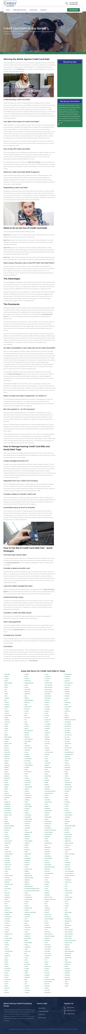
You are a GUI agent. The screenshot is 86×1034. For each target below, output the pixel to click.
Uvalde (66, 895)
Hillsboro (27, 882)
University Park (68, 892)
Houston (27, 901)
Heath (26, 851)
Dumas (26, 687)
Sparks (66, 819)
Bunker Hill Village (9, 825)
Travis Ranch (68, 879)
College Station (9, 912)
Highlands (27, 879)
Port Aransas (48, 947)
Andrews (7, 704)
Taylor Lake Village (70, 854)
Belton (6, 771)
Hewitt (26, 867)
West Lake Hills (68, 931)
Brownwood (8, 812)
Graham (27, 810)
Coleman (7, 910)
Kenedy (27, 962)
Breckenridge (8, 795)
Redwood (47, 986)
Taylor (66, 851)
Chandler (7, 877)
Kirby (26, 979)
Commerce (7, 925)
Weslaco (67, 927)
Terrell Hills (67, 862)
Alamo (6, 680)
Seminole (67, 778)
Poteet (46, 962)
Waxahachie (68, 918)
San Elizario (68, 732)
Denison (7, 975)
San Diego (67, 730)
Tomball (67, 877)
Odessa (47, 875)
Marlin (46, 778)
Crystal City (7, 955)
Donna (26, 676)
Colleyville (7, 914)
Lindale (47, 734)
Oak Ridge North (49, 873)
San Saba (67, 741)
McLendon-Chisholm (50, 791)
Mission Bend (48, 821)
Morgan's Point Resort (50, 830)
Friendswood (28, 771)
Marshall (47, 780)
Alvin (6, 700)
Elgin (26, 715)
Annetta (7, 711)
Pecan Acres (48, 914)
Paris (46, 903)
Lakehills (47, 700)
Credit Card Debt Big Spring (19, 53)
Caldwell (7, 836)
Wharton (67, 947)
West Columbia (69, 929)
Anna (6, 709)
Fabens (26, 728)
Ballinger (7, 739)
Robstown (67, 691)
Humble (27, 910)
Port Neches (48, 955)
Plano (46, 942)
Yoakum (67, 983)
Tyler (66, 888)
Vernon (66, 903)
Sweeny (67, 847)
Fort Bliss (27, 754)
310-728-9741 (73, 4)
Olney (46, 879)
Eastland (27, 698)
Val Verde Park (68, 897)
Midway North (48, 810)
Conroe (6, 927)
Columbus (7, 918)
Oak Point (47, 871)
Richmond (67, 676)
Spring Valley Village (70, 825)
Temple (67, 858)
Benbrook (7, 773)
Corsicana (7, 940)
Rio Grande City (69, 683)
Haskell (26, 845)
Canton (6, 845)
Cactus (6, 834)
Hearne (26, 847)
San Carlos (67, 728)
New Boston (48, 856)
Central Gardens (9, 875)
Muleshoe (47, 836)
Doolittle (27, 678)
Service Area (33, 10)
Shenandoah (68, 789)
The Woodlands (69, 873)
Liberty (46, 730)
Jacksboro (27, 936)
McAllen (47, 784)
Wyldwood (67, 979)
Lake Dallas (48, 693)
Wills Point (67, 964)
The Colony (68, 869)
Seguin (66, 773)
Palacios (47, 890)
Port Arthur (47, 949)
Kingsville (27, 977)
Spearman (67, 821)
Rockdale (67, 693)
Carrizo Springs (8, 854)
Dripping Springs (29, 683)
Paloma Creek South (50, 899)
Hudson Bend (28, 908)
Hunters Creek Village (30, 912)
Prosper (47, 977)
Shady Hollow (68, 782)
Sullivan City (68, 841)
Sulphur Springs (69, 843)
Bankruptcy (42, 1008)
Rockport (67, 696)
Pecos (46, 921)
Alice (6, 689)
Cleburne (7, 895)
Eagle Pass (27, 693)
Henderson (27, 860)
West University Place (70, 940)
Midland (47, 806)
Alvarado (7, 698)
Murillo (46, 838)
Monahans (47, 825)
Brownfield (7, 808)
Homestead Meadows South (32, 890)
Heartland (27, 849)
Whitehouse (68, 953)
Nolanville (47, 862)
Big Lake (7, 776)
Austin (6, 730)
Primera (47, 970)
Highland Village (29, 877)
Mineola (47, 815)
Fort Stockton (28, 758)
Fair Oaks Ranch (29, 730)
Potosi (46, 964)
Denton (6, 977)
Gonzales (27, 808)
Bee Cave (7, 758)
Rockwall (67, 698)
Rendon (47, 988)
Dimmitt (7, 992)
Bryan (6, 817)
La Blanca (27, 986)
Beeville (7, 760)
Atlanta (6, 726)
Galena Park (28, 782)
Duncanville (28, 689)
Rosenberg (67, 702)
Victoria (67, 905)
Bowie (6, 789)
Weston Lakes (68, 942)
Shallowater (68, 784)
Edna (26, 704)
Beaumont (7, 754)
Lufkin (46, 758)
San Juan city (68, 734)
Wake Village (68, 912)
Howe (26, 903)
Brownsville (8, 810)
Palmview (47, 895)
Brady (6, 791)
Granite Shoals (28, 819)
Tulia (66, 886)
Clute (6, 903)
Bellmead (7, 765)
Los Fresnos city (49, 752)
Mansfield (47, 771)
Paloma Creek (48, 897)
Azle (6, 732)
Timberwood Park (69, 875)
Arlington (7, 719)
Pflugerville (48, 927)
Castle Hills (7, 860)
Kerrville (27, 968)
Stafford (67, 830)
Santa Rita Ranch (69, 752)
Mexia (46, 804)
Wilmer (67, 966)
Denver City (8, 979)
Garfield (27, 789)
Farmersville (28, 741)
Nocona (47, 860)
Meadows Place (49, 793)
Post (46, 960)
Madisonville (48, 767)
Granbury (27, 812)
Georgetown (28, 797)
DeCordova (7, 968)
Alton (6, 696)
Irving (26, 931)
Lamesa (47, 704)
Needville (47, 854)
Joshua (26, 944)
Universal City (68, 890)
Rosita (66, 704)
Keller (26, 960)
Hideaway (27, 873)
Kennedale (27, 964)
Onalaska (47, 882)
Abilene (7, 676)
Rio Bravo (67, 680)
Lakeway (47, 702)
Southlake (67, 817)
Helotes (27, 856)
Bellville (7, 767)
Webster (67, 923)
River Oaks (67, 685)
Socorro (67, 806)
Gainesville (27, 780)
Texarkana (67, 864)
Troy (66, 884)
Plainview (47, 940)
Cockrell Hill (8, 908)
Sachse (66, 715)
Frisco (26, 776)
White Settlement (69, 951)
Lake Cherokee (49, 691)
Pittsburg (47, 938)
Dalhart (6, 960)
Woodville (67, 975)
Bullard (6, 821)
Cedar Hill (7, 867)
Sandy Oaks (68, 743)
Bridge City (7, 802)
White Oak (67, 949)
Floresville (27, 745)
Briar (6, 799)
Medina (47, 795)
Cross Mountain (9, 951)
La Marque (47, 676)
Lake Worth (48, 698)
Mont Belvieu (48, 828)
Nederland (47, 851)
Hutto (26, 923)
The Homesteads (69, 871)
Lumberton (48, 763)
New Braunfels (48, 858)
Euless (26, 724)
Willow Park (68, 962)
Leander (47, 722)
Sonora (66, 808)
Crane (6, 947)
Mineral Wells (48, 817)
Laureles (47, 715)
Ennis (26, 722)
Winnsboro (67, 970)
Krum (26, 981)
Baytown (7, 750)
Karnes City (27, 951)
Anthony (7, 713)
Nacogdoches (48, 843)
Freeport (27, 767)
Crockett (7, 949)
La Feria (27, 988)
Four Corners (28, 763)
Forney (26, 752)
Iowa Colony (28, 927)
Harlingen (27, 843)
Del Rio (6, 973)
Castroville (7, 862)
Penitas (47, 923)
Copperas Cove (8, 934)
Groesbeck (27, 828)
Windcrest (67, 968)
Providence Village (50, 979)
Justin (26, 949)
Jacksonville (28, 938)
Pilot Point (47, 931)
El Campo (27, 709)
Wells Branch (68, 925)
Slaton (66, 799)
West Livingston (69, 934)
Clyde (6, 905)
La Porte (47, 680)
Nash (46, 845)
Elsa (26, 719)
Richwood (67, 678)
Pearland (47, 910)
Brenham (7, 797)
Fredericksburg (29, 765)
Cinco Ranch (8, 888)
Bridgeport (7, 804)
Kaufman (27, 955)
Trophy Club (68, 882)
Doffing (27, 674)
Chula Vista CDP (9, 884)
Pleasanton (48, 944)
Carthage (7, 858)
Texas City (67, 867)
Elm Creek (27, 717)
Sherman (67, 791)
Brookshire (7, 806)
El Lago (26, 711)
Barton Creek (8, 743)
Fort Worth (27, 760)
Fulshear (27, 778)
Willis (66, 960)
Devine (6, 983)
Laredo (46, 713)
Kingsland (27, 975)
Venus (66, 901)
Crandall (7, 944)
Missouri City (48, 823)
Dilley (6, 990)
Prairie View (48, 966)
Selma (66, 776)
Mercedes (47, 799)
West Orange (68, 938)
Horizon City (28, 895)
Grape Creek (28, 821)
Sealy (66, 771)
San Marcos (68, 739)
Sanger (66, 745)
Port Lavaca (48, 953)
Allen (6, 691)
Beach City (7, 752)
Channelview (8, 879)
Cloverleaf (7, 901)
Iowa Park (27, 929)
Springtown (68, 828)
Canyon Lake (8, 851)
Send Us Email (71, 1010)
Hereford (27, 864)
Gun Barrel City (28, 832)
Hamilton (27, 838)
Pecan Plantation (49, 918)
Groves (26, 830)
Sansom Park (68, 747)
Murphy (47, 841)
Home (8, 10)
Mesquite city (48, 802)
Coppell (7, 931)
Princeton (47, 973)
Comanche (7, 921)
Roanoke (67, 687)
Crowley (7, 953)
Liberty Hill (47, 732)
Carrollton (7, 856)
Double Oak (28, 680)
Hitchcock (27, 884)
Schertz (67, 760)
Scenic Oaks (68, 758)
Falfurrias (27, 737)
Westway (67, 944)
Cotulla (6, 942)
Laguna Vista (48, 689)
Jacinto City (28, 934)
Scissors (67, 763)
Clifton (6, 899)
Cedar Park (7, 869)
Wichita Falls (68, 957)
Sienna (66, 793)
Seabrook (67, 765)
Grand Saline (28, 817)
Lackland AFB (48, 683)
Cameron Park (8, 841)
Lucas (46, 756)
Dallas (6, 962)
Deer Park (7, 970)
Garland (27, 791)
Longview (47, 750)
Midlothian (47, 808)
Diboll (6, 986)
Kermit (26, 966)
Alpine (6, 693)
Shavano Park (68, 786)
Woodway (67, 977)
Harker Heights (28, 841)
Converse (7, 929)
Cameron (7, 838)
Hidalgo (27, 871)
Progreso (47, 975)
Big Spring (9, 53)
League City (48, 719)
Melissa (47, 797)
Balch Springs (8, 737)
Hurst (26, 918)
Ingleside (27, 925)
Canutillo (7, 847)
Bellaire (6, 763)
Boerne (6, 782)
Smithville (67, 802)
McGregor (47, 786)
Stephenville (68, 836)
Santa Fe (67, 750)
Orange (47, 884)
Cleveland (7, 897)
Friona (26, 773)
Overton (47, 886)
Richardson (48, 992)
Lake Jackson (48, 696)
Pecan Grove (48, 916)
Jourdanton (28, 947)
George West (28, 795)
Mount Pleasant (49, 832)
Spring (66, 823)
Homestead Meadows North (32, 888)
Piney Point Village (49, 936)
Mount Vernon (48, 834)
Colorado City (8, 916)
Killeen (26, 973)
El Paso (26, 713)
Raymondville (48, 981)
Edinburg (27, 702)
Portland (47, 957)
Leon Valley (48, 724)
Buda (6, 819)
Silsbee (66, 795)
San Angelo (68, 722)
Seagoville (67, 767)
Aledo (6, 687)
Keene (26, 957)
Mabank (47, 765)
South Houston (68, 815)
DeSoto (6, 981)
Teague (67, 856)
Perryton (47, 925)
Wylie (66, 981)
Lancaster (47, 709)
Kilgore (26, 970)
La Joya (47, 674)
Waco (66, 910)
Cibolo (6, 886)
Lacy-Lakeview (48, 685)
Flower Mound (28, 747)
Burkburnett (8, 828)
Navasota (47, 849)
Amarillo (7, 702)
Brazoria (7, 793)
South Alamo (68, 812)
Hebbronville (28, 854)
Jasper (26, 940)
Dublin (26, 685)
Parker (46, 905)
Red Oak (47, 983)
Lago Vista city (48, 687)
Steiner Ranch (68, 834)
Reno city (47, 990)
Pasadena (47, 908)
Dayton (6, 964)
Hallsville (27, 834)
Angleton (7, 706)
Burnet (6, 832)
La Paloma (47, 678)
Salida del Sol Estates (70, 719)
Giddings (27, 799)
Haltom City (28, 836)
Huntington (28, 914)
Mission (47, 819)
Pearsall (47, 912)
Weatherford (68, 921)
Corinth (6, 936)
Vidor (66, 908)
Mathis (46, 782)
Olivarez (47, 877)
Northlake (47, 869)
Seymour (67, 780)
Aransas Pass (8, 715)
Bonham (7, 784)
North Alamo (48, 864)
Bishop (6, 780)
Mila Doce (47, 812)
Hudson (27, 905)
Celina (6, 871)
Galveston (27, 784)
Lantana (47, 711)
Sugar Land (68, 838)
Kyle (26, 983)
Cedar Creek (8, 864)
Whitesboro (68, 955)
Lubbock (47, 754)
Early (26, 696)
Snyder (66, 804)
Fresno (26, 769)
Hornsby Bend (28, 897)
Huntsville (27, 916)
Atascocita (7, 722)
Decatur (7, 966)
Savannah (67, 756)
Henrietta (27, 862)
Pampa (46, 901)
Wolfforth (67, 973)
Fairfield (27, 732)
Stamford (67, 832)
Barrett (6, 741)
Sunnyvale (67, 845)
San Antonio (68, 724)
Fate (26, 743)
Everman (27, 726)
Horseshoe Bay (28, 899)
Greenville (27, 825)
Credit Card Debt (43, 1011)
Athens (6, 724)
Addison (7, 678)
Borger (6, 786)
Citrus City (7, 892)
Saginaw (67, 717)
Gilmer (26, 802)
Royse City (67, 711)
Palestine (47, 892)
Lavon (46, 717)
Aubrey (6, 728)
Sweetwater (68, 849)
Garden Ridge (28, 786)
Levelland (47, 726)
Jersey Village (28, 942)
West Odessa (68, 936)
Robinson (67, 689)
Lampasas (47, 706)
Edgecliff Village (29, 700)
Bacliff (6, 734)
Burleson (7, 830)
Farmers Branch (29, 739)
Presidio (47, 968)
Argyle (6, 717)
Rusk (66, 713)
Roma (66, 700)
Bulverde (7, 823)
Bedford (7, 756)
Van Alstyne (68, 899)
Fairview (27, 734)
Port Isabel (47, 951)
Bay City (7, 747)
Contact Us (43, 10)
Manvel (46, 773)
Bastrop (7, 745)
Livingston (47, 743)
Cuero (6, 957)
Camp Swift (8, 843)
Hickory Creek (28, 869)
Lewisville (47, 728)
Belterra (7, 769)
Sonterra (67, 810)
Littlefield (47, 739)
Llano (46, 745)
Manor (46, 769)
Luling (46, 760)
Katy (26, 953)
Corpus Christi (8, 938)
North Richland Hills (50, 867)
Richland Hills (68, 674)
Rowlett (67, 709)
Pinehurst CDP (48, 934)
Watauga (67, 916)
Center (6, 873)
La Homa (27, 992)
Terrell (66, 860)
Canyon (7, 849)
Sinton (66, 797)
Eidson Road (28, 706)
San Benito (67, 726)
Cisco (6, 890)
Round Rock (68, 706)
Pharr (46, 929)
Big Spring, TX (71, 1013)
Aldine (6, 685)
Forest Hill (27, 750)
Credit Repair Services (19, 10)
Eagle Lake (27, 691)
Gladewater (28, 804)
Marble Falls (48, 776)
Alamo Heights (8, 683)
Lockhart (47, 747)
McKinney (47, 789)
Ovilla (46, 888)
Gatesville (27, 793)
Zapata (66, 986)
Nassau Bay (48, 847)
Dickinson (7, 988)
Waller (66, 914)
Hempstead (28, 858)
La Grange (27, 990)
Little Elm (47, 737)
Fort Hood (27, 756)
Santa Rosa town (69, 754)
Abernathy (7, 674)
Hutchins (27, 921)
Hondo (26, 892)
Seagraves (67, 769)
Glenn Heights (28, 806)
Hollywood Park (29, 886)
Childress (7, 882)
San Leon (67, 737)
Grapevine (27, 823)
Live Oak (47, 741)
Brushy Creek (8, 815)
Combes (7, 923)
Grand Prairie (28, 815)
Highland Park (28, 875)
